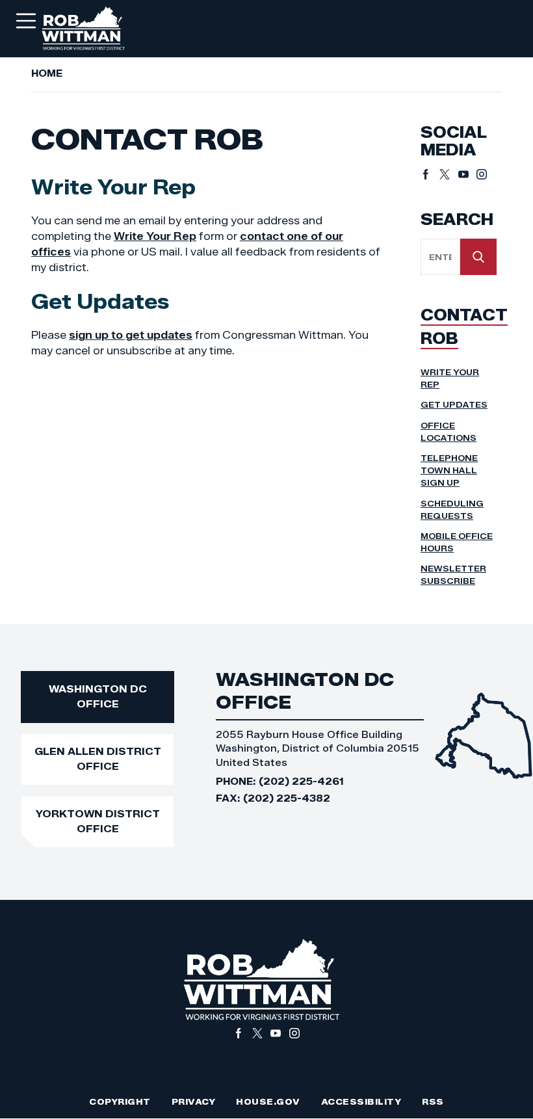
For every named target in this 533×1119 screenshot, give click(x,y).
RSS (433, 1102)
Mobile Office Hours (457, 542)
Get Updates (454, 405)
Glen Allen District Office (97, 758)
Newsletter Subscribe (453, 575)
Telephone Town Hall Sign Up (449, 470)
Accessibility (361, 1102)
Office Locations (448, 432)
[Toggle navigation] (26, 20)
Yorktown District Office (98, 821)
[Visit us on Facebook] (430, 174)
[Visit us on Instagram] (481, 174)
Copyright (120, 1102)
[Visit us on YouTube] (467, 174)
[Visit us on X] (448, 174)
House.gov (268, 1102)
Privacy (194, 1102)
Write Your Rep (155, 236)
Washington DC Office (98, 696)
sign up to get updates (130, 335)
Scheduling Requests (452, 510)
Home (46, 73)
